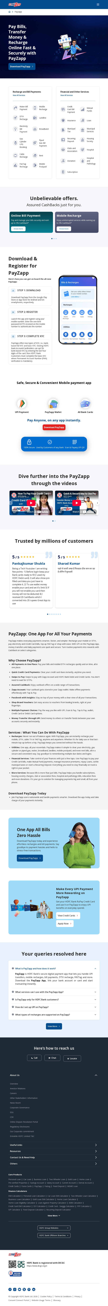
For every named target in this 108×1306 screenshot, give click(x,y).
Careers (13, 1093)
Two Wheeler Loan (57, 1179)
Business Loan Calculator (19, 1199)
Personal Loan (14, 1179)
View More (52, 1026)
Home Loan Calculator (66, 1199)
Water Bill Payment (24, 108)
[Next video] (97, 503)
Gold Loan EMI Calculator (43, 1199)
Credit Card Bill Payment (71, 109)
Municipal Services (91, 130)
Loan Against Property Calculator (52, 1203)
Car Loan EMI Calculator (58, 1196)
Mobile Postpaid (43, 165)
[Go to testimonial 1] (47, 614)
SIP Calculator (14, 1209)
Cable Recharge (24, 155)
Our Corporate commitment (22, 1131)
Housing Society (90, 139)
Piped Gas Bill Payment (43, 143)
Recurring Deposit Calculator (58, 1209)
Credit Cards (13, 1186)
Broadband (44, 129)
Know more (18, 229)
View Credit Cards (66, 915)
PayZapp (38, 1186)
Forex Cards (26, 1186)
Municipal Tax (71, 130)
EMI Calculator (14, 1196)
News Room (15, 1103)
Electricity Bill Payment (24, 129)
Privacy (77, 1296)
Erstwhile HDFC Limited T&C (22, 1136)
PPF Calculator (83, 1206)
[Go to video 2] (55, 520)
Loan (89, 120)
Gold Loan (72, 1179)
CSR (11, 1117)
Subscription (72, 172)
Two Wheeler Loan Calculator (83, 1196)
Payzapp (18, 11)
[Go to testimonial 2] (49, 614)
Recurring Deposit (71, 139)
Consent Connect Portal (18, 1300)
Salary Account (53, 1183)
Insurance (71, 120)
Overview (14, 1083)
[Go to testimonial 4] (54, 614)
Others (13, 1163)
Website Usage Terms (41, 1300)
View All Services (19, 95)
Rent (41, 155)
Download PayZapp (20, 66)
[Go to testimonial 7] (60, 614)
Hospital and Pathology (91, 161)
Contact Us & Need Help (22, 1157)
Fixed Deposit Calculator (33, 1209)
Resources (15, 1151)
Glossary (57, 1300)
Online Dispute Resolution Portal (24, 1122)
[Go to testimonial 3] (51, 614)
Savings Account (37, 1183)
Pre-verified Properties (18, 1183)
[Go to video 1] (52, 520)
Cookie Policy (46, 1296)
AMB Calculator (75, 1203)
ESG (11, 1112)
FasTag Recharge (24, 165)
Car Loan (27, 1179)
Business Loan (40, 1179)
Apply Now (63, 923)
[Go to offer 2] (54, 238)
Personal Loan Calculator (34, 1196)
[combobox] (54, 1228)
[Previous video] (10, 503)
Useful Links (16, 1145)
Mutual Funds (90, 109)
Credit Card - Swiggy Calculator (61, 1206)
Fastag (47, 1186)
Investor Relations (17, 1088)
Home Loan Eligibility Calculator (21, 1203)
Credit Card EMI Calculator (19, 1206)
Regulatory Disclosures (20, 1126)
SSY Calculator (39, 1206)
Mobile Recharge (43, 108)
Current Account (69, 1183)
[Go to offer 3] (56, 238)
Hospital (90, 149)
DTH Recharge (24, 117)
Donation (71, 161)
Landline (42, 118)
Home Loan (84, 1179)
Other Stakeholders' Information (24, 1098)
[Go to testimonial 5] (56, 614)
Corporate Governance (20, 1107)
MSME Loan (72, 1186)
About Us (14, 1075)
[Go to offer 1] (51, 238)
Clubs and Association (72, 149)
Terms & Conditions (63, 1296)
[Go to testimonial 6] (58, 614)
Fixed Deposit (59, 1186)
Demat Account (85, 1183)
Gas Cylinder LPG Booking (23, 142)
